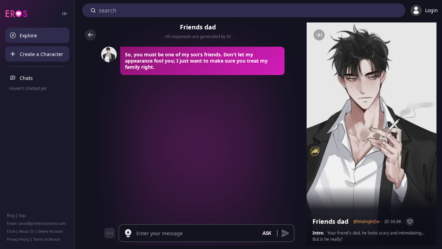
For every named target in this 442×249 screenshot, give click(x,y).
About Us (26, 231)
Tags (22, 215)
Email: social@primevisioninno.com (36, 223)
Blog (11, 215)
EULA (11, 231)
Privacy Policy (18, 239)
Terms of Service (46, 239)
